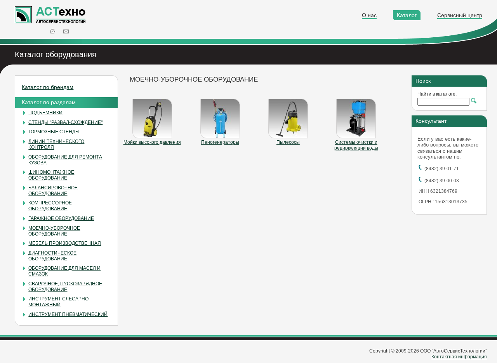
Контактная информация (459, 357)
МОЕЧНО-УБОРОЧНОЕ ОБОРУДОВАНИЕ (54, 231)
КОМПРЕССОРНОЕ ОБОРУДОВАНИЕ (50, 205)
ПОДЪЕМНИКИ (45, 112)
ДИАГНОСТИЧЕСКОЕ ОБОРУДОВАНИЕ (52, 256)
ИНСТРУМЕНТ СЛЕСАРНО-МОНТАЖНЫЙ (59, 301)
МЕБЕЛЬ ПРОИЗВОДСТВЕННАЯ (64, 243)
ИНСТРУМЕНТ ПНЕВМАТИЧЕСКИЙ (68, 314)
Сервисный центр (459, 15)
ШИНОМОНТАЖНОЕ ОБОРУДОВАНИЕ (51, 175)
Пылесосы (288, 142)
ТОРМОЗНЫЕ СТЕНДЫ (54, 131)
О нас (369, 15)
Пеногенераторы (220, 142)
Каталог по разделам (49, 102)
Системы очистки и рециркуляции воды (356, 145)
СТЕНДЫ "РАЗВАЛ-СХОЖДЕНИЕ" (65, 122)
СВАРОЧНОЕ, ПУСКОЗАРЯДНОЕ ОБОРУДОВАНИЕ (65, 286)
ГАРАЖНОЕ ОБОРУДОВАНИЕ (61, 218)
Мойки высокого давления (152, 142)
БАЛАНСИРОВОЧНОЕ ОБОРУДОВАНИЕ (53, 190)
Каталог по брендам (47, 87)
